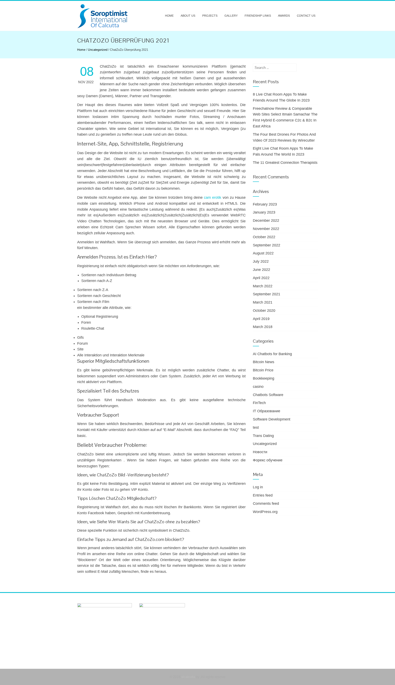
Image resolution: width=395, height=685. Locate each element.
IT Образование (266, 411)
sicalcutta (188, 677)
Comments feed (266, 503)
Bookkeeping (263, 378)
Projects (209, 15)
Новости (260, 452)
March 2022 (262, 286)
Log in (258, 487)
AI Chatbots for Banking (272, 354)
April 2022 (261, 278)
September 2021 (266, 294)
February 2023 (265, 204)
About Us (188, 15)
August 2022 (263, 253)
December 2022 (266, 220)
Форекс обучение (267, 460)
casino (258, 387)
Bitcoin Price (263, 370)
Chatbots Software (268, 395)
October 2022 (264, 237)
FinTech (259, 403)
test (256, 427)
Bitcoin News (263, 362)
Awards (284, 15)
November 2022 (266, 229)
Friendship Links (258, 15)
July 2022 (261, 261)
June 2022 (261, 270)
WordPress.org (265, 512)
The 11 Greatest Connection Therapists (285, 163)
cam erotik (212, 197)
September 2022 (266, 245)
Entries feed (263, 495)
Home (169, 15)
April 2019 (261, 319)
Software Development (271, 419)
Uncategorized (97, 49)
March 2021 (262, 302)
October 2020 (264, 310)
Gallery (231, 15)
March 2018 (262, 327)
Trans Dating (263, 436)
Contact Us (306, 15)
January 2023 (264, 212)
